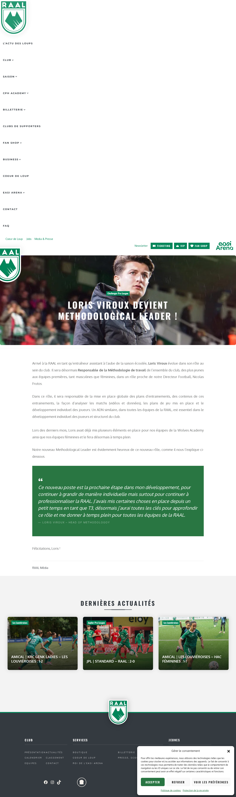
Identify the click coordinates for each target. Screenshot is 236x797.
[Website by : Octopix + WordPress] (81, 782)
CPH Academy (14, 93)
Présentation (35, 752)
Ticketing (164, 246)
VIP (183, 246)
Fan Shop (11, 142)
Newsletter (141, 245)
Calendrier (33, 757)
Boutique (80, 752)
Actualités (54, 752)
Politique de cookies (171, 790)
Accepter (152, 782)
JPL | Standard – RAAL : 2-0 (111, 661)
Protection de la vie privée (196, 790)
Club (7, 59)
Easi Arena (12, 192)
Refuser (178, 782)
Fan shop (201, 246)
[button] (228, 751)
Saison (9, 76)
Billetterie (13, 109)
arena (224, 245)
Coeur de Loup (16, 175)
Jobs (29, 238)
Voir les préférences (211, 782)
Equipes (31, 763)
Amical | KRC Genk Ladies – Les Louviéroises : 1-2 (39, 658)
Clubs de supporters (22, 126)
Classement (55, 757)
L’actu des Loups (18, 43)
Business (10, 159)
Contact (10, 209)
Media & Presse (43, 238)
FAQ (6, 225)
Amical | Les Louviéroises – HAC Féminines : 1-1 (191, 658)
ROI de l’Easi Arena (88, 763)
